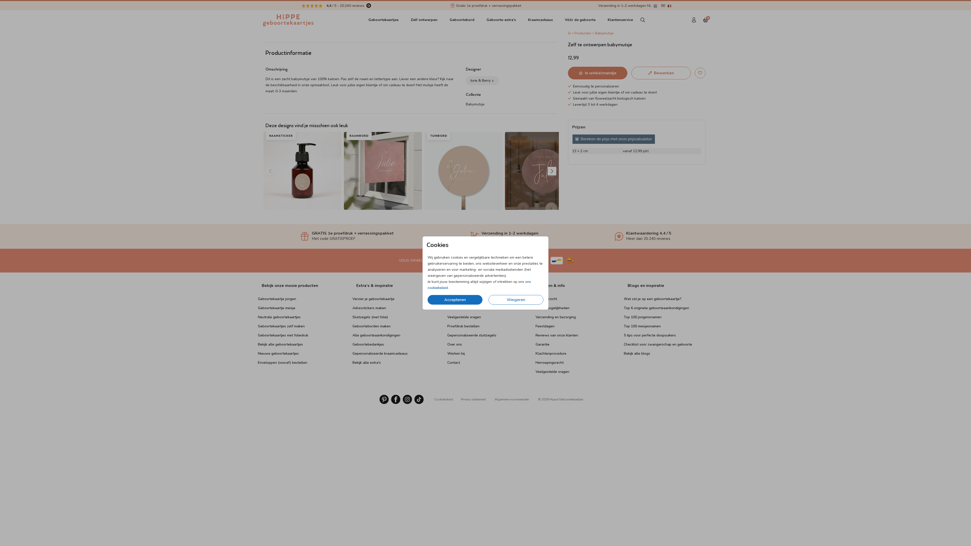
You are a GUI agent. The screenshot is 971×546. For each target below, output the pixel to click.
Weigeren (516, 300)
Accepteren (455, 300)
